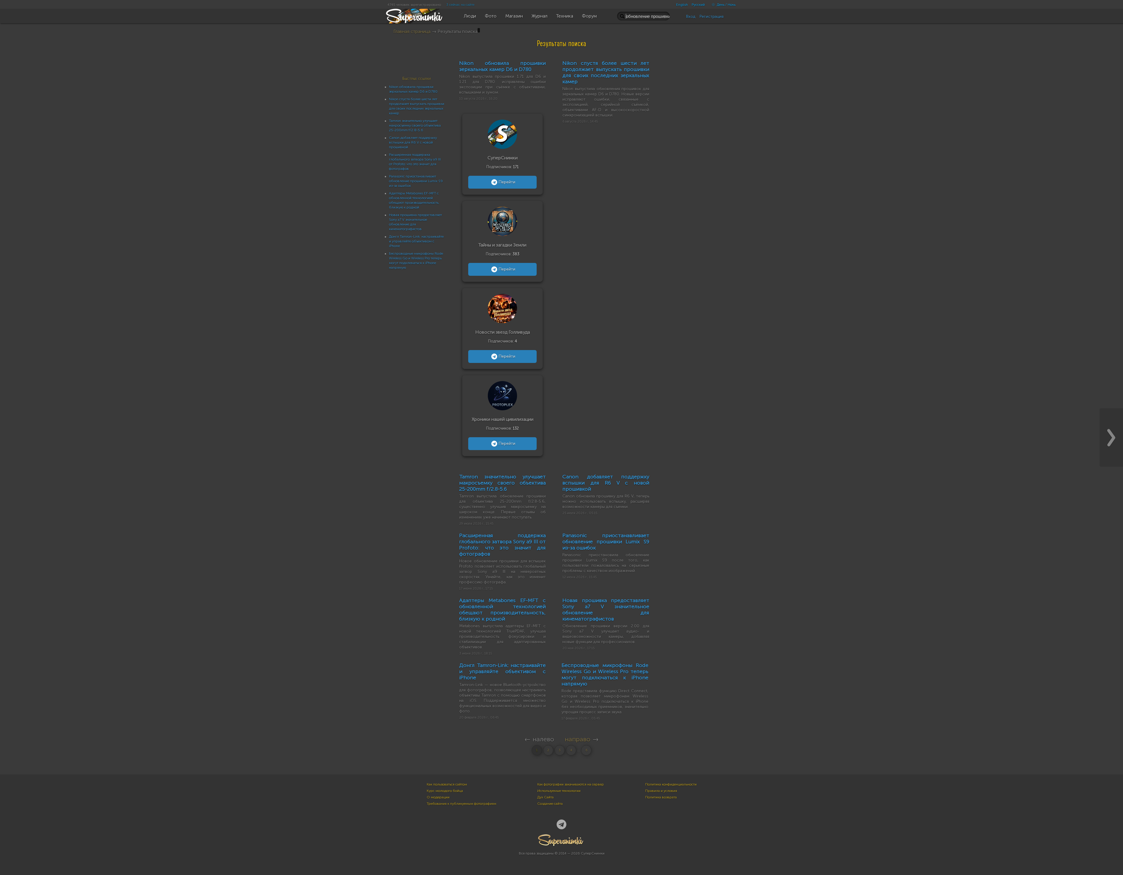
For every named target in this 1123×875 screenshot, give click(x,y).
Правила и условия (661, 791)
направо (577, 739)
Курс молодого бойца (445, 791)
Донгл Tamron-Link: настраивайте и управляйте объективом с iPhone (416, 241)
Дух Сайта (545, 797)
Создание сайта (550, 804)
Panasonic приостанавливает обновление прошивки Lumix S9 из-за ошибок (416, 181)
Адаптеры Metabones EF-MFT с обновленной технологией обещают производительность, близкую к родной (502, 609)
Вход (690, 16)
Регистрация (712, 16)
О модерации (438, 797)
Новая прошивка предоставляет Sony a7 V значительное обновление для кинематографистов (605, 609)
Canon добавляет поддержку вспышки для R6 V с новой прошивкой (413, 142)
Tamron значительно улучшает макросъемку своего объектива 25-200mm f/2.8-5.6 (415, 125)
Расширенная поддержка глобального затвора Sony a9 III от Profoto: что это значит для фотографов (502, 544)
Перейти (507, 182)
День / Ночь (726, 5)
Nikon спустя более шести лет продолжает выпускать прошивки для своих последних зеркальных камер (605, 72)
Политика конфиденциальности (671, 784)
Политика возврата (661, 797)
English (682, 5)
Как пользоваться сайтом (447, 784)
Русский (698, 5)
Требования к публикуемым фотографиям (461, 804)
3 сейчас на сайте (460, 5)
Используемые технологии (559, 791)
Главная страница (411, 31)
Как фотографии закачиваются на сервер (570, 784)
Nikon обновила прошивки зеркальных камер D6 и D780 (502, 66)
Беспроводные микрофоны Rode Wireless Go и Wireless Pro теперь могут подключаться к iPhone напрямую (605, 674)
